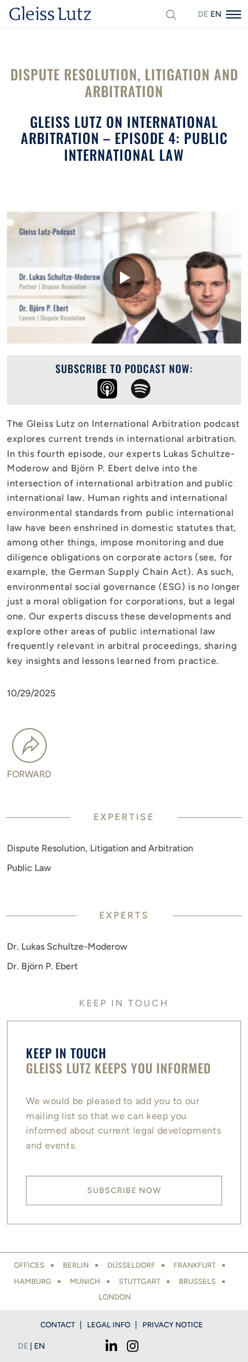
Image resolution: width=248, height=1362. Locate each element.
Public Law (29, 867)
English (216, 14)
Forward (29, 774)
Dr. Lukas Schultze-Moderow (67, 946)
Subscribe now (124, 1190)
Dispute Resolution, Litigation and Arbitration (100, 848)
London (115, 1297)
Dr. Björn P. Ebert (42, 966)
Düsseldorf (131, 1265)
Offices (29, 1265)
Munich (85, 1281)
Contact (57, 1324)
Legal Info (108, 1324)
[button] (124, 278)
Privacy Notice (172, 1324)
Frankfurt (195, 1265)
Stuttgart (139, 1281)
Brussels (197, 1281)
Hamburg (32, 1281)
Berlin (76, 1265)
